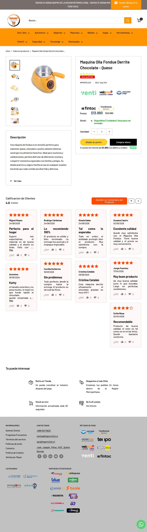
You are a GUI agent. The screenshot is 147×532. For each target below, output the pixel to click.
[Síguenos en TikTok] (61, 456)
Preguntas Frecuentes (16, 435)
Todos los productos (21, 51)
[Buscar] (127, 20)
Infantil (20, 41)
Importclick (85, 82)
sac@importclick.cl (46, 441)
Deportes (58, 32)
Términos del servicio (16, 439)
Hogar (105, 32)
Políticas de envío (14, 444)
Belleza (91, 32)
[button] (86, 74)
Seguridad (37, 41)
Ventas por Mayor (14, 457)
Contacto (10, 448)
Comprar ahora (123, 142)
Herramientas (123, 32)
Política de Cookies (15, 452)
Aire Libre (22, 32)
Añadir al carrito (94, 142)
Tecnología (55, 41)
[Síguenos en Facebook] (39, 456)
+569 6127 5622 (44, 430)
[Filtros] (131, 201)
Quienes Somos (13, 430)
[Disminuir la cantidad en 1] (94, 132)
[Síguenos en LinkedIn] (50, 456)
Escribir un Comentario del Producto (109, 200)
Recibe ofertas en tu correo (128, 5)
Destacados (74, 41)
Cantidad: (84, 131)
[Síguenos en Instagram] (45, 456)
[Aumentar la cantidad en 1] (109, 132)
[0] (139, 20)
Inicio (8, 51)
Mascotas (74, 32)
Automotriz (40, 32)
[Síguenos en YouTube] (56, 456)
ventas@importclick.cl (47, 436)
